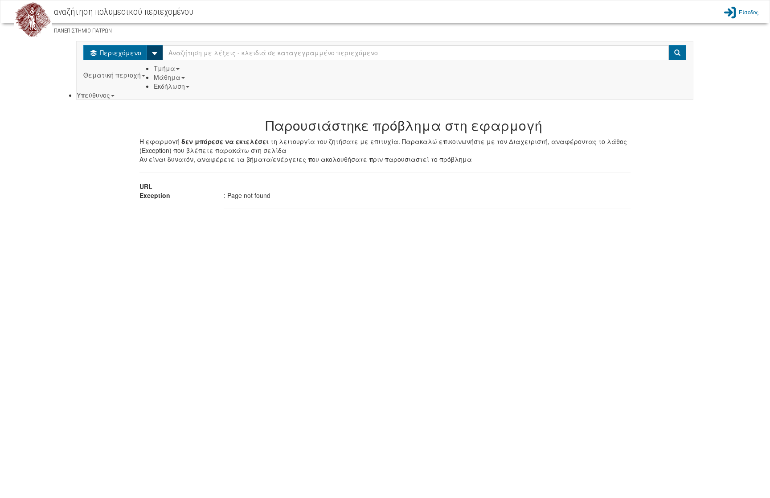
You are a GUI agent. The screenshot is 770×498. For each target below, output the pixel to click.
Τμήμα (164, 68)
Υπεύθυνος (93, 95)
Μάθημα (167, 77)
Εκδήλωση (169, 86)
